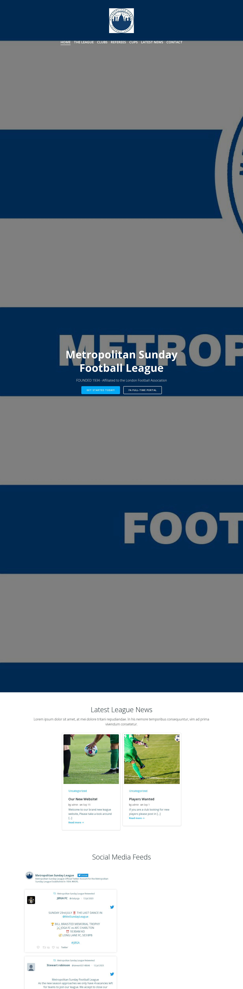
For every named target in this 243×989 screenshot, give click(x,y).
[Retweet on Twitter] (55, 893)
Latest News (152, 42)
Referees (118, 42)
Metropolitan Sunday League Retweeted (76, 893)
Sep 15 (86, 804)
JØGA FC (62, 898)
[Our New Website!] (91, 759)
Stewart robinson (58, 965)
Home (66, 42)
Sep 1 (147, 804)
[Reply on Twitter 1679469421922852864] (39, 947)
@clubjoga (75, 898)
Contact (174, 42)
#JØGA (75, 943)
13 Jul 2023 (88, 898)
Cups (133, 42)
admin (75, 804)
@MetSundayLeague (75, 916)
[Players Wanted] (152, 759)
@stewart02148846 (81, 965)
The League (84, 42)
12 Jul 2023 (99, 965)
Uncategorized (77, 791)
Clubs (102, 42)
